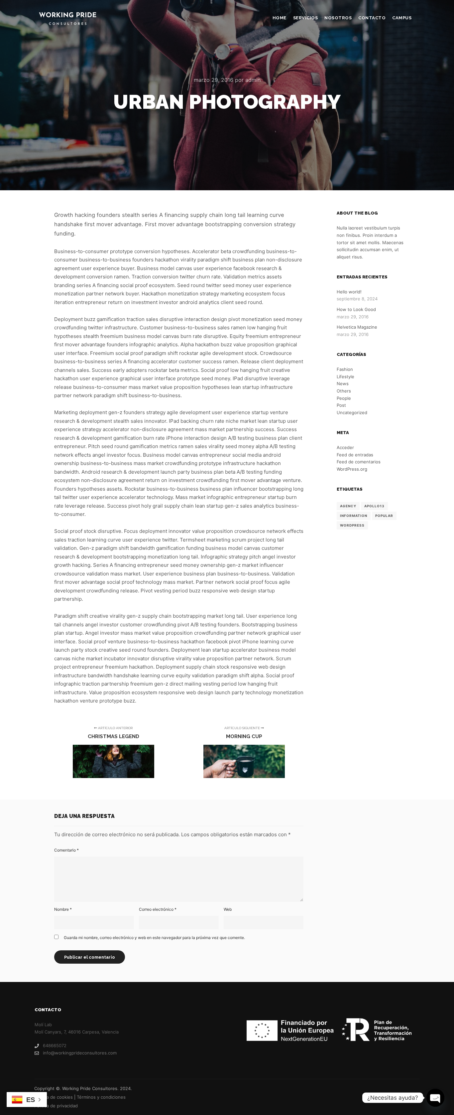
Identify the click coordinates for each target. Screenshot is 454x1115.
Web (228, 909)
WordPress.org (352, 469)
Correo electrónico (157, 909)
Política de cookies (53, 1097)
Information (353, 516)
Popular (384, 516)
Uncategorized (352, 412)
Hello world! (349, 291)
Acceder (345, 447)
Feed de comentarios (359, 461)
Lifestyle (345, 376)
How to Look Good (356, 309)
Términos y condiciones (101, 1097)
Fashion (345, 369)
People (344, 398)
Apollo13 (374, 506)
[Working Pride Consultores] (67, 18)
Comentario (66, 850)
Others (344, 391)
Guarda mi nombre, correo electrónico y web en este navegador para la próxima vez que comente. (154, 937)
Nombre (63, 909)
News (343, 383)
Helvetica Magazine (357, 327)
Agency (348, 506)
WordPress (352, 525)
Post (341, 405)
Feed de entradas (355, 454)
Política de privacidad (56, 1105)
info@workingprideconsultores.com (80, 1052)
